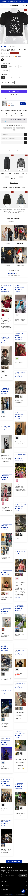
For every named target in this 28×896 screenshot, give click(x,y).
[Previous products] (22, 99)
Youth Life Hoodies (21, 551)
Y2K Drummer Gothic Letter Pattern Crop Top (19, 287)
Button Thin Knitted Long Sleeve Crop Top (19, 607)
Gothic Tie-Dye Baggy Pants (8, 173)
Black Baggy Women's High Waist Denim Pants (19, 733)
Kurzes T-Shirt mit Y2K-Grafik (13, 102)
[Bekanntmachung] (14, 2)
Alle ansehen (13, 182)
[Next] (26, 26)
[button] (4, 46)
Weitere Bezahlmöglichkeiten (14, 94)
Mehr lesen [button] (17, 597)
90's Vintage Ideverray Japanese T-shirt (5, 389)
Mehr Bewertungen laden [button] (14, 861)
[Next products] (25, 99)
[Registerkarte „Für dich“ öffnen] (23, 891)
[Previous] (2, 26)
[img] (14, 274)
